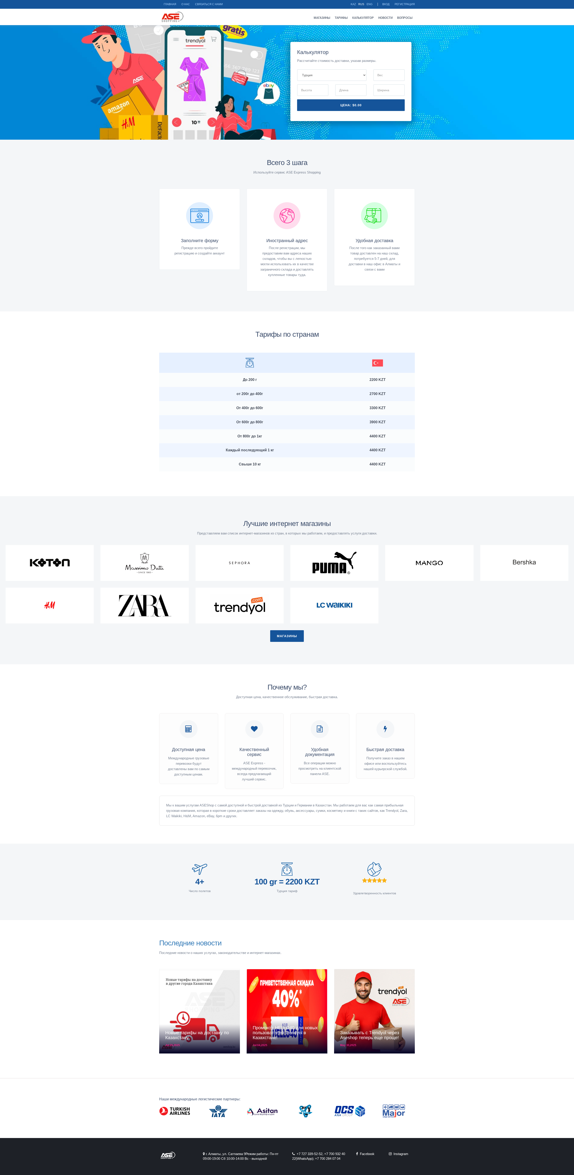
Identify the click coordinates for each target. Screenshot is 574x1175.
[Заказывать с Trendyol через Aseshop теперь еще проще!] (374, 1011)
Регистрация (405, 4)
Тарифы (341, 18)
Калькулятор (363, 18)
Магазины (322, 18)
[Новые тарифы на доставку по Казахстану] (199, 1011)
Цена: (351, 105)
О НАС (185, 4)
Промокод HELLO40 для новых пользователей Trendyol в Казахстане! (285, 1032)
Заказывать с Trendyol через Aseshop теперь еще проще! (369, 1035)
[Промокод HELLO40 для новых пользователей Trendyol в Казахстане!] (287, 1011)
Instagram (400, 1154)
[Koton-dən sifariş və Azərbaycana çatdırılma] (50, 563)
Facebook (366, 1154)
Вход (385, 4)
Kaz (353, 4)
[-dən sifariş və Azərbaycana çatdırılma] (144, 563)
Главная (170, 4)
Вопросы (405, 18)
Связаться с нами (209, 4)
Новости (385, 18)
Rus (361, 4)
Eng (369, 4)
